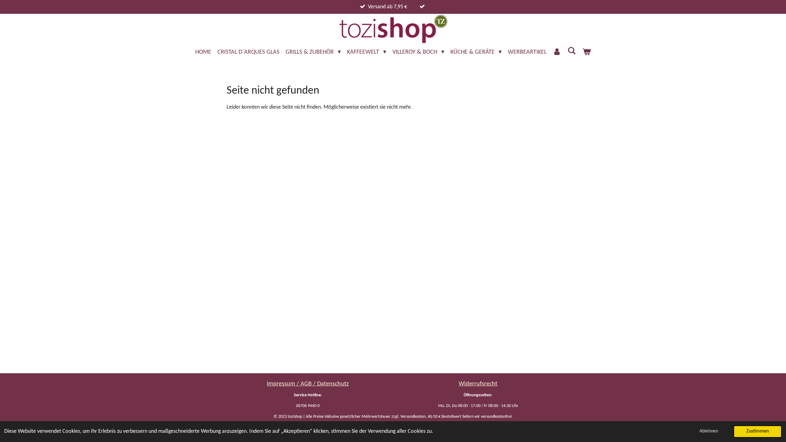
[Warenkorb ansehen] (586, 52)
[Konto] (557, 52)
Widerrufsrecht (478, 384)
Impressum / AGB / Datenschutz (308, 384)
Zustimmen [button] (757, 431)
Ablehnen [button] (708, 431)
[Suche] (571, 51)
